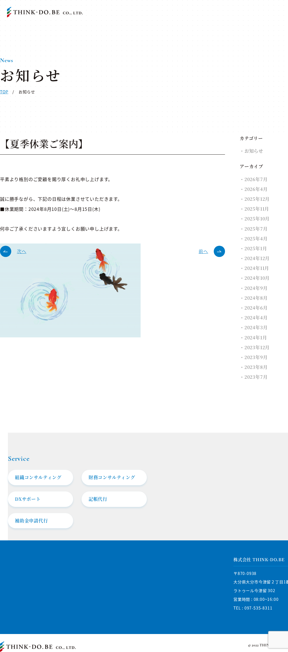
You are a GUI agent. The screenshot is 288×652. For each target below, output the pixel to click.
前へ (203, 251)
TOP (4, 91)
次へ (21, 251)
